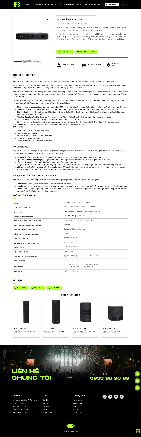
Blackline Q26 (49, 329)
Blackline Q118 (109, 329)
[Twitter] (122, 397)
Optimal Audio (78, 403)
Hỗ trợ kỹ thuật (48, 412)
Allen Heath (77, 409)
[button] (55, 5)
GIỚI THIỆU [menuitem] (39, 4)
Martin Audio (77, 400)
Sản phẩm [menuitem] (70, 4)
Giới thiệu (46, 400)
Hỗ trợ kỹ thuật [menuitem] (83, 4)
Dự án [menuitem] (93, 4)
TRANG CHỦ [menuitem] (29, 4)
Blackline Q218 (79, 329)
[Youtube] (116, 397)
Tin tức (45, 409)
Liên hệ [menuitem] (99, 4)
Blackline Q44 (20, 329)
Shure (75, 406)
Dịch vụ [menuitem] (60, 4)
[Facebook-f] (110, 397)
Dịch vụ (45, 403)
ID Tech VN (77, 412)
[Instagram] (104, 397)
